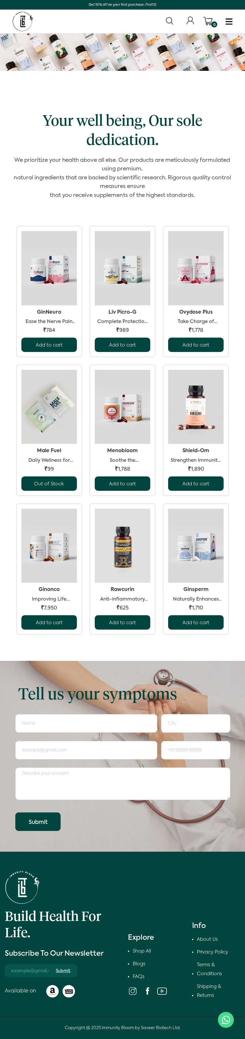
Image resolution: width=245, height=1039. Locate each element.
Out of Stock (49, 484)
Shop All (142, 951)
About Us (207, 939)
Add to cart (49, 345)
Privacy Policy (212, 952)
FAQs (139, 976)
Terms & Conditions (209, 969)
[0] (208, 21)
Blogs (139, 963)
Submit (38, 822)
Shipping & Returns (209, 991)
